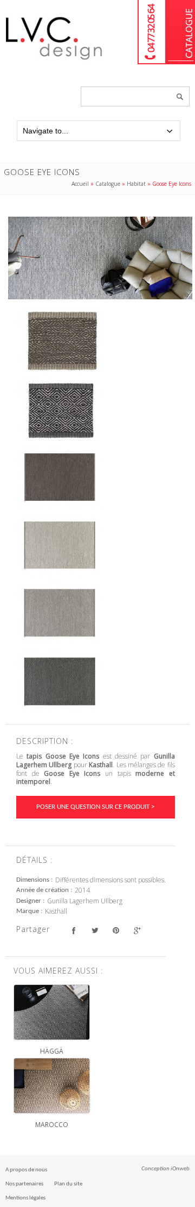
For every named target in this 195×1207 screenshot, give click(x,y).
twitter (94, 930)
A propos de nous (26, 1170)
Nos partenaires (24, 1184)
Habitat (136, 183)
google (136, 930)
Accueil (80, 183)
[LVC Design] (54, 60)
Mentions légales (25, 1198)
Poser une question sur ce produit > (95, 806)
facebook (73, 930)
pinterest (115, 930)
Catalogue (180, 32)
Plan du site (68, 1184)
